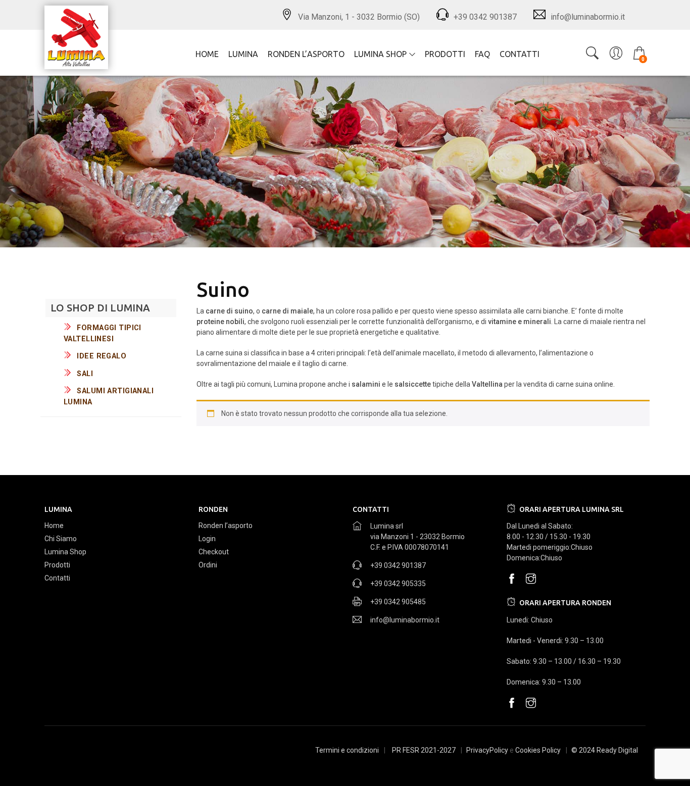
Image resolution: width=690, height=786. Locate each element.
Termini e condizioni (347, 750)
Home (207, 54)
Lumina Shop (380, 54)
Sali (85, 374)
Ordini (208, 565)
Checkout (214, 552)
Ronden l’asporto (306, 54)
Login (207, 539)
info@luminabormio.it (404, 620)
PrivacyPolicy (487, 750)
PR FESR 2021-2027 (424, 750)
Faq (482, 54)
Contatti (519, 54)
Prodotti (445, 54)
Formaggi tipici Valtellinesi (102, 333)
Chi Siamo (60, 539)
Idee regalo (101, 356)
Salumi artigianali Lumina (109, 396)
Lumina (243, 54)
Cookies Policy (538, 750)
